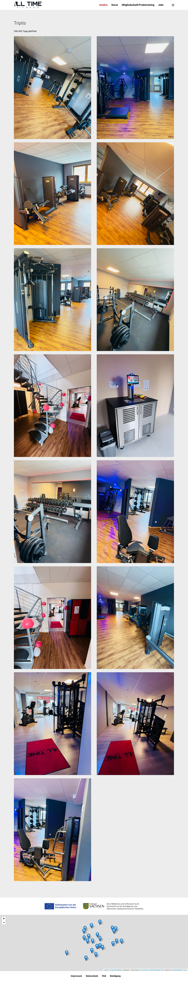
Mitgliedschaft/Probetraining (138, 4)
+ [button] (4, 918)
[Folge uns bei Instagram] (173, 5)
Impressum (76, 976)
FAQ (104, 976)
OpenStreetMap (116, 970)
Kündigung (115, 976)
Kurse (114, 4)
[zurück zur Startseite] (28, 5)
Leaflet (106, 970)
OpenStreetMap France (179, 970)
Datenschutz (92, 976)
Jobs (161, 4)
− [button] (4, 922)
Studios (103, 4)
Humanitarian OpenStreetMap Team (152, 970)
